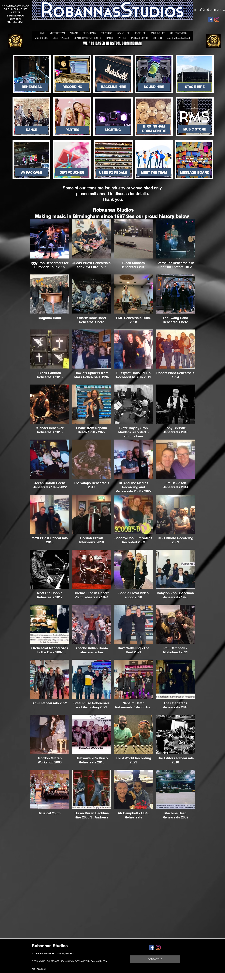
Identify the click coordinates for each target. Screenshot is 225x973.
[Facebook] (210, 19)
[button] (71, 172)
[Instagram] (216, 19)
